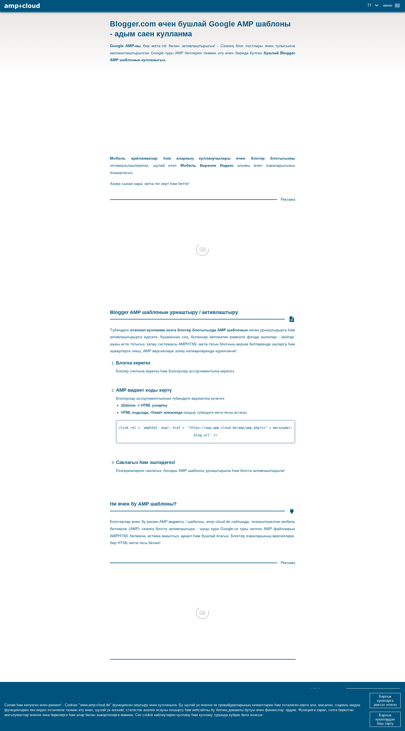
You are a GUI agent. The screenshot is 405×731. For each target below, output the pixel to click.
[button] (373, 5)
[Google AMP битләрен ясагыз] (22, 6)
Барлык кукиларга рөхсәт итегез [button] (385, 700)
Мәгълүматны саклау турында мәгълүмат (301, 715)
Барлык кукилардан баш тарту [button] (385, 719)
